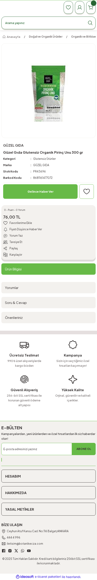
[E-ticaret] (48, 577)
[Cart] (91, 7)
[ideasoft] (25, 577)
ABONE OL (83, 449)
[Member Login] (79, 7)
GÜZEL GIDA (41, 165)
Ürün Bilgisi (13, 269)
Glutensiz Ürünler (44, 158)
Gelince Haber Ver (40, 191)
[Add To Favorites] (86, 191)
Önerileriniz (14, 317)
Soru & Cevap (16, 302)
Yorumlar (11, 287)
